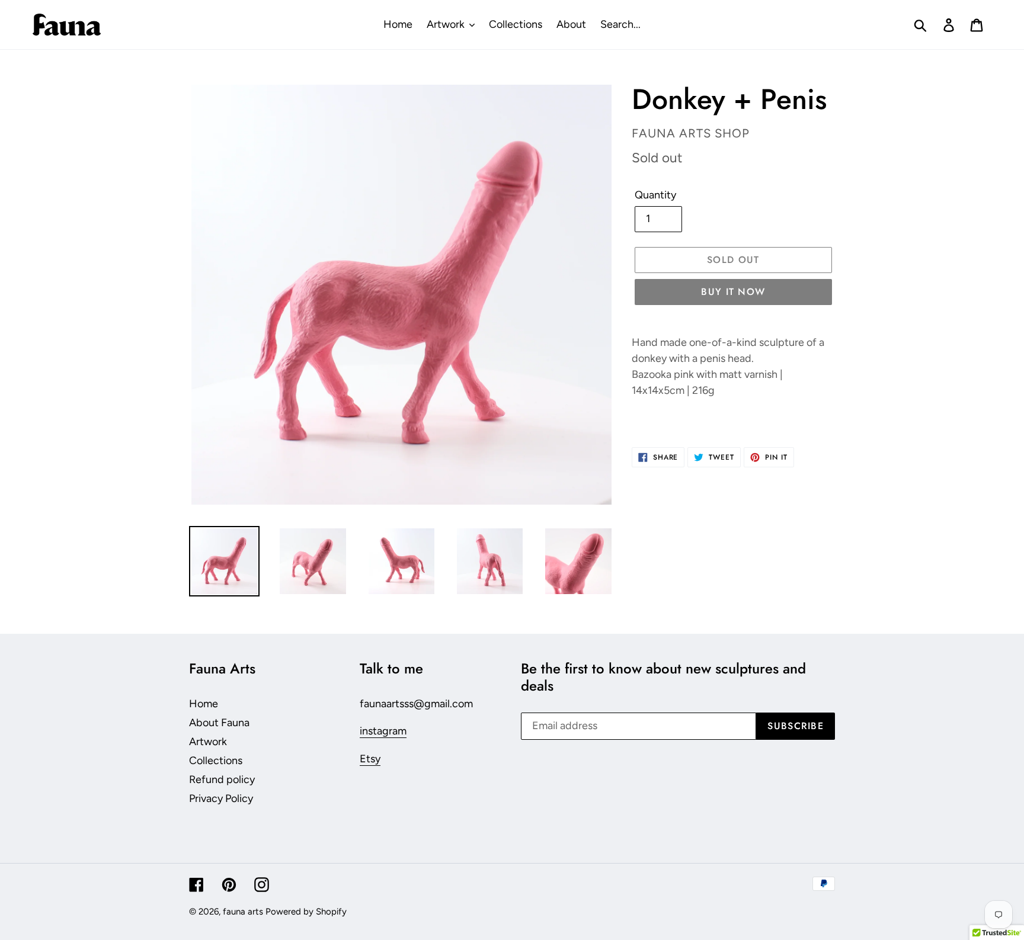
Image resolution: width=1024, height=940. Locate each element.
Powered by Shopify (306, 911)
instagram (383, 730)
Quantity (655, 194)
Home (203, 703)
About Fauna (219, 722)
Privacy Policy (221, 798)
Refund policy (222, 779)
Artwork (208, 741)
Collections (215, 760)
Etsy (370, 758)
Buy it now (733, 292)
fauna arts (243, 911)
